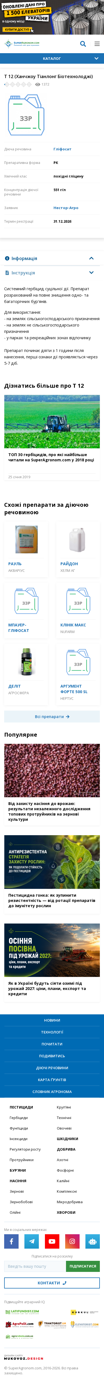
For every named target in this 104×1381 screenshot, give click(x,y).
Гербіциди (19, 1117)
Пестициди (21, 1107)
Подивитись (52, 1055)
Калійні (63, 1180)
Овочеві (64, 1128)
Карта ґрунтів (52, 1079)
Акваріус (16, 570)
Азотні (62, 1159)
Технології (52, 1032)
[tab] (52, 258)
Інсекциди (18, 1138)
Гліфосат (63, 148)
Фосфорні (65, 1170)
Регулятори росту (25, 1149)
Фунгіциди (19, 1128)
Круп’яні (64, 1107)
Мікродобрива (70, 1201)
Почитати (52, 1043)
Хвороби (66, 1212)
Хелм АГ (67, 570)
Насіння (18, 1180)
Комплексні (67, 1191)
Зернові (17, 1191)
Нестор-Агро (66, 207)
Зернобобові (21, 1201)
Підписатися (83, 1266)
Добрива (66, 1149)
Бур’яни (18, 1170)
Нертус (66, 698)
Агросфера (18, 692)
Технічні (64, 1117)
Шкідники (67, 1138)
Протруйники (22, 1159)
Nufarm (67, 631)
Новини (52, 1020)
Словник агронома (52, 1091)
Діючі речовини (52, 1067)
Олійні (15, 1212)
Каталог (52, 58)
